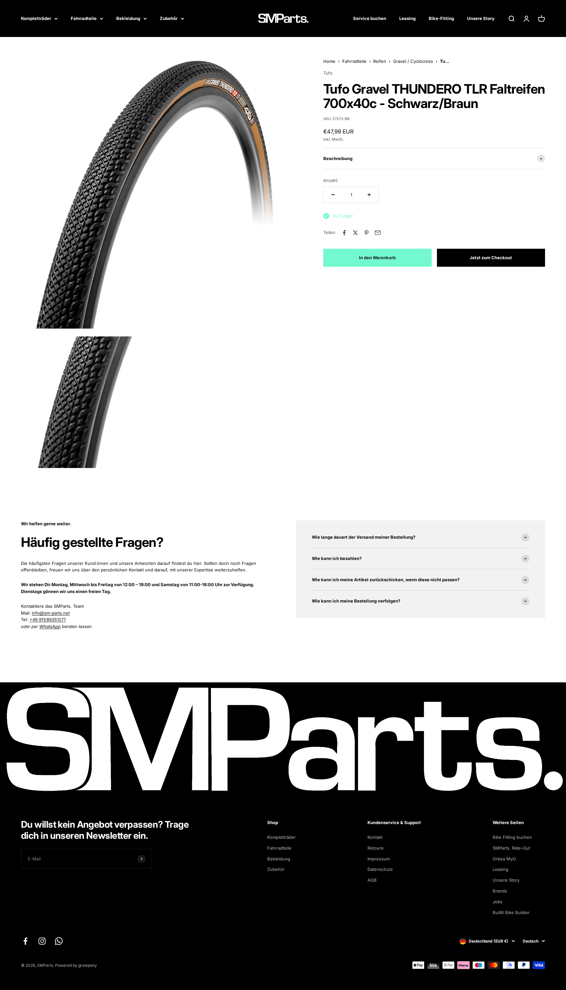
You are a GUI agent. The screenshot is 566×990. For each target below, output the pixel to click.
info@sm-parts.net (51, 613)
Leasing (407, 18)
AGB (372, 880)
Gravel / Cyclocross (413, 61)
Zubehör (169, 18)
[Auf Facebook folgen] (25, 941)
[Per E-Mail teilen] (377, 232)
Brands (500, 890)
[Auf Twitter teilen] (355, 232)
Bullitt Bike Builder (511, 912)
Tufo (327, 73)
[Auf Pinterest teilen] (366, 232)
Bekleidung (128, 18)
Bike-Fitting (441, 18)
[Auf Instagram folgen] (42, 941)
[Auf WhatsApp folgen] (58, 941)
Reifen (379, 61)
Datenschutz (380, 869)
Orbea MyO (504, 858)
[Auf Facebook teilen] (344, 232)
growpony (87, 965)
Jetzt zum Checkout (491, 257)
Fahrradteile (84, 18)
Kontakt (375, 837)
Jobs (497, 901)
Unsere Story (481, 18)
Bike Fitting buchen (512, 837)
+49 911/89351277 (47, 619)
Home (329, 61)
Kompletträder (36, 18)
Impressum (379, 858)
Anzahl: (330, 180)
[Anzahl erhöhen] (369, 195)
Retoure (376, 848)
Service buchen (369, 18)
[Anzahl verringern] (333, 195)
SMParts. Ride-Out (511, 848)
